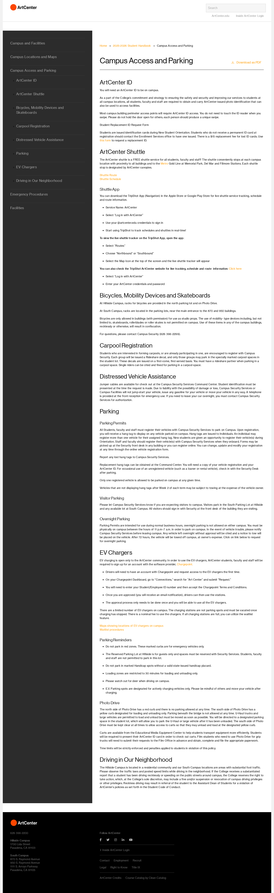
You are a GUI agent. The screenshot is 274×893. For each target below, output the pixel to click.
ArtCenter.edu (220, 15)
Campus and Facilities (27, 43)
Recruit (137, 860)
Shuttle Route (108, 175)
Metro (164, 163)
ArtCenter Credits (110, 877)
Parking (22, 153)
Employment (121, 860)
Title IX (136, 867)
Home (103, 45)
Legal (103, 867)
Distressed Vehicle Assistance (40, 140)
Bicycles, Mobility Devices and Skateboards (40, 110)
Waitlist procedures (112, 629)
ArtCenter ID (26, 80)
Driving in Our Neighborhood (39, 180)
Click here (235, 268)
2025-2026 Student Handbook (132, 45)
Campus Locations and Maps (33, 57)
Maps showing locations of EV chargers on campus (131, 625)
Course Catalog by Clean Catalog (145, 877)
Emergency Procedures (29, 194)
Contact (105, 860)
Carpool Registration (33, 126)
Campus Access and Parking (33, 70)
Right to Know (118, 867)
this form (105, 140)
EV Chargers (26, 167)
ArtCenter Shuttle (30, 94)
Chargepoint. (185, 564)
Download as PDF (249, 62)
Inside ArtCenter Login (250, 15)
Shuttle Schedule (110, 179)
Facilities (17, 208)
